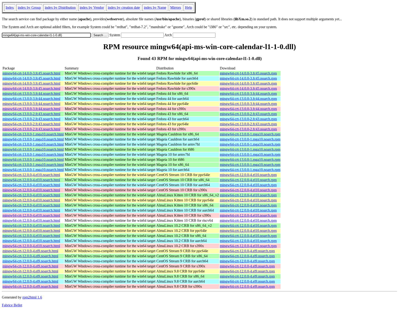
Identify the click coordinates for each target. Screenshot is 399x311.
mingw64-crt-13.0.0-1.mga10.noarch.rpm (250, 134)
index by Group (29, 7)
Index (10, 7)
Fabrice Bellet (12, 305)
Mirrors (175, 7)
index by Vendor (92, 7)
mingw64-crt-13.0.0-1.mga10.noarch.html (33, 134)
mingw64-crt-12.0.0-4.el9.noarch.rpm (247, 251)
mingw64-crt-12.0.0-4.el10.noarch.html (31, 175)
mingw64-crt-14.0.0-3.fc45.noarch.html (31, 73)
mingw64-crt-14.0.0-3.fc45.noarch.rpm (248, 73)
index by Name (155, 7)
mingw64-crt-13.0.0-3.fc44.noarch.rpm (248, 94)
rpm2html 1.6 (32, 297)
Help (188, 7)
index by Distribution (60, 7)
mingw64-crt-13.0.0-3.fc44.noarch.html (31, 94)
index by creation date (124, 7)
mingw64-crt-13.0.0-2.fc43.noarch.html (31, 114)
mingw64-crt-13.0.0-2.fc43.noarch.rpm (248, 114)
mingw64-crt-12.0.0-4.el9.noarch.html (30, 251)
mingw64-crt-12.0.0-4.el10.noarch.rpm (248, 175)
